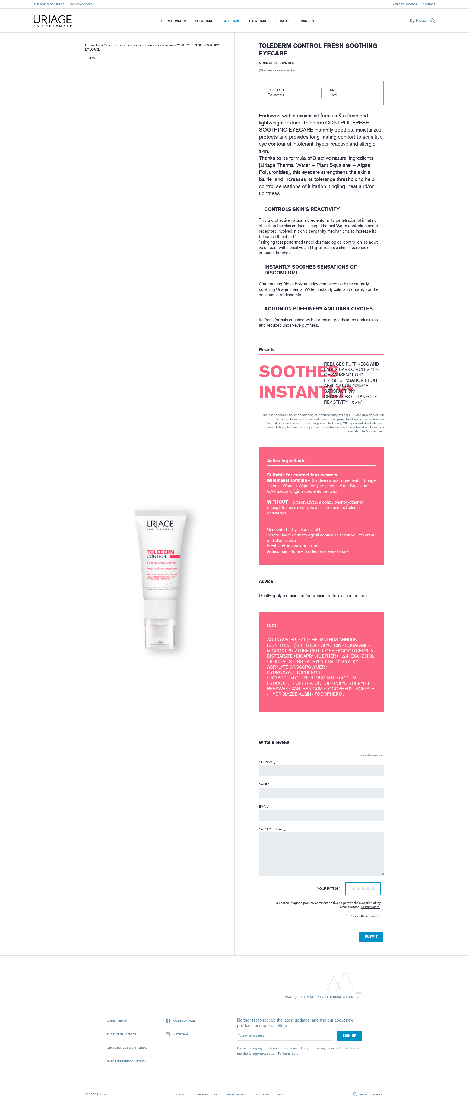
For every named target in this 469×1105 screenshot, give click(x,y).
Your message (272, 829)
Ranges (307, 21)
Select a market (371, 1094)
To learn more (370, 907)
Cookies (262, 1094)
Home (89, 45)
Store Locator (406, 4)
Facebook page (184, 1020)
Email (264, 807)
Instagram (180, 1034)
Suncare (284, 21)
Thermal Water (172, 21)
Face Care (231, 21)
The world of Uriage (49, 4)
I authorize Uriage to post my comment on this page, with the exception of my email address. (328, 905)
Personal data (236, 1094)
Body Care (204, 21)
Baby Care (258, 21)
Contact (429, 4)
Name (264, 784)
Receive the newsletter (365, 916)
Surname (267, 762)
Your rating (328, 889)
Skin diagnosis (81, 4)
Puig (281, 1094)
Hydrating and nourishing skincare (136, 45)
